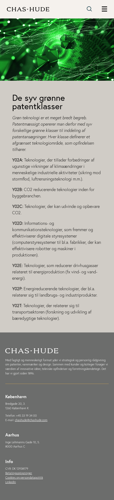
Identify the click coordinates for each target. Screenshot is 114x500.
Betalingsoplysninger (18, 473)
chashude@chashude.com (31, 420)
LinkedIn (10, 482)
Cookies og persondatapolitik (24, 477)
